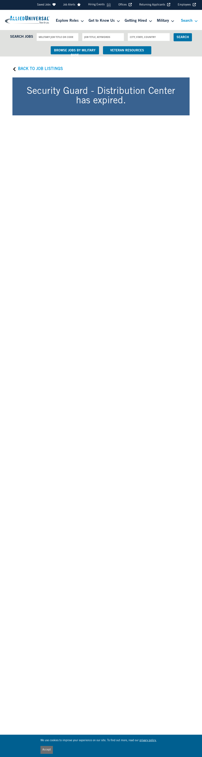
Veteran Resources (127, 50)
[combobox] (57, 37)
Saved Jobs (43, 5)
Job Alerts (69, 5)
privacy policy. (147, 740)
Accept (46, 750)
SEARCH (183, 37)
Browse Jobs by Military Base (74, 51)
